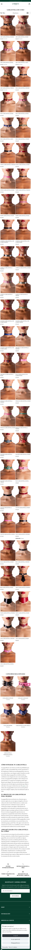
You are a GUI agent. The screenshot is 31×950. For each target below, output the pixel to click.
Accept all (15, 935)
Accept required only (15, 939)
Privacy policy (5, 947)
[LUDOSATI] (15, 4)
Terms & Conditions (13, 947)
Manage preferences (15, 943)
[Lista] (30, 13)
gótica (24, 786)
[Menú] (1, 4)
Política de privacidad (24, 887)
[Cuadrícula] (27, 13)
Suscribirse (15, 896)
